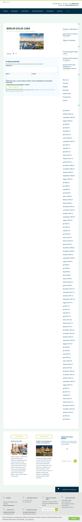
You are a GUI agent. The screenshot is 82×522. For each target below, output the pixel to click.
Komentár (9, 65)
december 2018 (67, 248)
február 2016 (67, 364)
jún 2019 (65, 227)
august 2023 (66, 121)
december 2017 (67, 289)
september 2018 (68, 258)
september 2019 (68, 217)
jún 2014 (65, 419)
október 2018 (67, 254)
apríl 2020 (66, 193)
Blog (67, 11)
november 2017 (67, 292)
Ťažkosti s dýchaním (69, 40)
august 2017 (66, 302)
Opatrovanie (67, 93)
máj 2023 (65, 131)
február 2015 (67, 402)
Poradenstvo (67, 97)
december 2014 (67, 405)
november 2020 (67, 169)
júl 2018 (65, 265)
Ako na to (66, 80)
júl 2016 (65, 347)
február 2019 (67, 241)
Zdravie (65, 100)
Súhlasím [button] (74, 518)
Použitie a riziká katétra (70, 29)
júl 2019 (65, 224)
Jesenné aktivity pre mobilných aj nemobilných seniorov (70, 66)
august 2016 (66, 344)
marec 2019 (66, 237)
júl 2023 (65, 124)
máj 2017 (65, 313)
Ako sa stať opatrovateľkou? (68, 503)
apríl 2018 (66, 275)
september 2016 (68, 340)
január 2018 (66, 285)
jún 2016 (65, 350)
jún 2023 (65, 128)
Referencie (14, 11)
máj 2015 (65, 395)
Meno (8, 74)
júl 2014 (65, 416)
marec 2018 (66, 278)
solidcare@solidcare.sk (72, 5)
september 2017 (68, 299)
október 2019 (67, 213)
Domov (5, 11)
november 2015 (67, 374)
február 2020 (67, 200)
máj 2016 (65, 354)
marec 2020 (66, 196)
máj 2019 (65, 230)
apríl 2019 (66, 234)
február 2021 (67, 158)
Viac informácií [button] (29, 519)
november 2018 (67, 251)
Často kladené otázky (66, 500)
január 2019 (66, 244)
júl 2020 (65, 182)
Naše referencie (65, 505)
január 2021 (66, 162)
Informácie (50, 11)
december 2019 (67, 206)
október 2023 (67, 114)
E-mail (34, 74)
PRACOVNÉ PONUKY (37, 11)
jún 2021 (65, 145)
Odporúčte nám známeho (67, 507)
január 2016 (66, 368)
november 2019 (67, 210)
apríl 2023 (66, 134)
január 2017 (66, 327)
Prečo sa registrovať (66, 502)
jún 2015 (65, 392)
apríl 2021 (66, 152)
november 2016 (67, 333)
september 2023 (68, 117)
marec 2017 (66, 320)
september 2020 (68, 176)
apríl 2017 (66, 316)
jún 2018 (65, 268)
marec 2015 (66, 398)
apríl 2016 (66, 357)
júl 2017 (65, 306)
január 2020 (66, 203)
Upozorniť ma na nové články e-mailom (18, 84)
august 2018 (66, 261)
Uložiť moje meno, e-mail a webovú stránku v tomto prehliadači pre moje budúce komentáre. (29, 81)
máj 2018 (65, 272)
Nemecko (66, 90)
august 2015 (66, 385)
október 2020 (67, 172)
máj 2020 (65, 189)
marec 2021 (66, 155)
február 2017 (67, 323)
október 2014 (67, 412)
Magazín (65, 87)
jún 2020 (65, 186)
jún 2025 (65, 110)
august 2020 (66, 179)
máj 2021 (65, 148)
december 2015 (67, 371)
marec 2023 (66, 138)
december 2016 (67, 330)
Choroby (65, 83)
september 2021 (68, 141)
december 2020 (67, 165)
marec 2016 (66, 361)
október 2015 (67, 378)
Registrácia (25, 11)
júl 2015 (65, 388)
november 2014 (67, 409)
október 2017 (67, 296)
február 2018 (67, 282)
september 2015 (68, 381)
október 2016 (67, 337)
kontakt (59, 11)
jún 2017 (65, 309)
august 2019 (66, 220)
